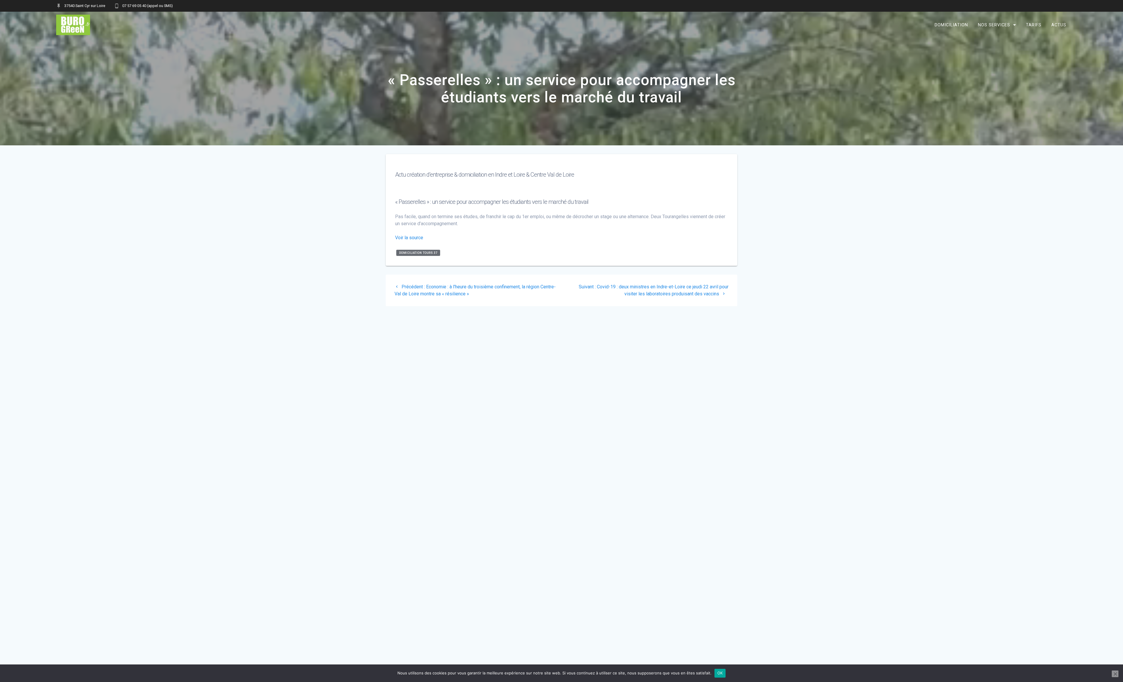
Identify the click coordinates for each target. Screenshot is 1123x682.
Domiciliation (951, 24)
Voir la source (409, 237)
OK (720, 673)
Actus (1058, 24)
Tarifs (1033, 24)
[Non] (1115, 673)
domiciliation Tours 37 (418, 252)
